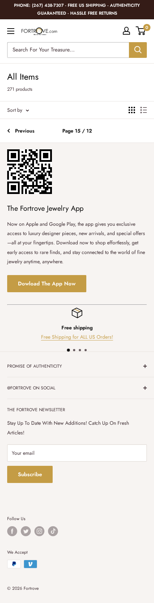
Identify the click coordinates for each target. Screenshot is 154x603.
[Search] (138, 50)
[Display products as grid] (132, 110)
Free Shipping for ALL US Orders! (67, 336)
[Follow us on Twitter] (26, 531)
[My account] (126, 31)
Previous (24, 130)
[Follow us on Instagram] (39, 531)
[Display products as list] (143, 110)
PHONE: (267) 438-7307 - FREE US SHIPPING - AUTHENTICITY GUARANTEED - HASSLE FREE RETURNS (77, 9)
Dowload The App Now (47, 284)
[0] (140, 30)
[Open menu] (10, 31)
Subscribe (30, 474)
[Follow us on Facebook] (12, 531)
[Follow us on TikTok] (53, 531)
